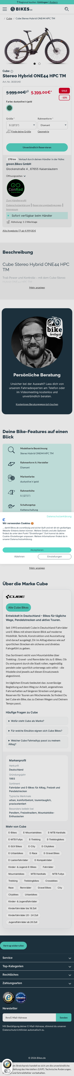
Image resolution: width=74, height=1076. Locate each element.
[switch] (7, 1071)
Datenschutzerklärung (59, 516)
